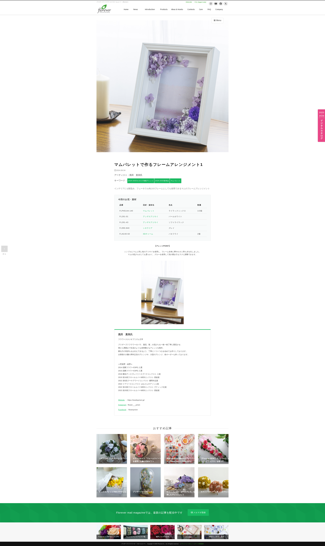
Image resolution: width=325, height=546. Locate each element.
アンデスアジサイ (150, 216)
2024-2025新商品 (162, 181)
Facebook (122, 410)
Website (121, 400)
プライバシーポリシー (187, 543)
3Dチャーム (148, 234)
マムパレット (176, 181)
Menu (218, 20)
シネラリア (147, 228)
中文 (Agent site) (200, 2)
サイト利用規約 (199, 543)
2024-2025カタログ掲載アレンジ (140, 181)
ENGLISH (189, 2)
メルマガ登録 (199, 512)
